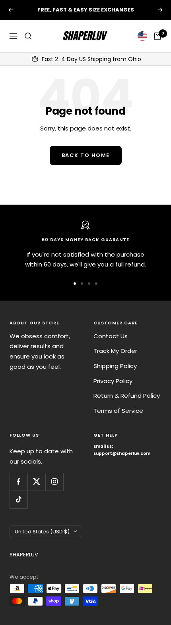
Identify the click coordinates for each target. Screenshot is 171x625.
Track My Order (115, 351)
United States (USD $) (42, 531)
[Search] (28, 36)
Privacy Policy (112, 381)
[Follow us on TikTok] (18, 499)
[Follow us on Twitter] (36, 482)
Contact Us (110, 336)
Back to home (86, 155)
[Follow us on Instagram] (54, 482)
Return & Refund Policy (126, 395)
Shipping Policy (115, 366)
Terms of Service (118, 410)
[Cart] (157, 36)
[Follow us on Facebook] (18, 482)
